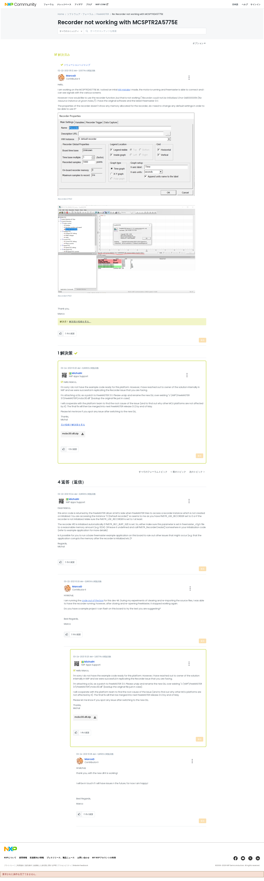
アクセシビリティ (64, 865)
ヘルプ (245, 4)
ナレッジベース (64, 4)
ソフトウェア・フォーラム (80, 14)
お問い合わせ (83, 857)
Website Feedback (80, 865)
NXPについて (10, 857)
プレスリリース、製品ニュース (61, 857)
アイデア (79, 4)
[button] (189, 77)
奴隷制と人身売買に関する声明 (45, 865)
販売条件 (28, 865)
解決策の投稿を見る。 (80, 321)
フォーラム (49, 4)
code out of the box (92, 600)
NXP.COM (101, 4)
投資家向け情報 (37, 857)
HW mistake (124, 89)
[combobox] (145, 31)
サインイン (256, 4)
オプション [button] (198, 43)
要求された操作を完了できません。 (20, 874)
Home (61, 14)
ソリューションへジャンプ (77, 64)
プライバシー (9, 865)
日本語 (235, 4)
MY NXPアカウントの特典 (104, 857)
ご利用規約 (20, 865)
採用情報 (23, 857)
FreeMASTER (103, 14)
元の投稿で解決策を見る (73, 424)
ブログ (89, 4)
